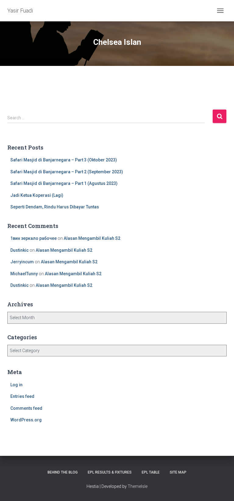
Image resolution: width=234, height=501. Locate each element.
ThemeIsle (137, 486)
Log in (16, 384)
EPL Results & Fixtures (110, 472)
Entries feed (22, 396)
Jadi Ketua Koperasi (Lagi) (36, 195)
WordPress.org (26, 419)
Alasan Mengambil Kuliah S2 (92, 238)
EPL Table (151, 472)
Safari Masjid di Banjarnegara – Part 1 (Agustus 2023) (64, 183)
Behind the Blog (63, 472)
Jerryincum (22, 261)
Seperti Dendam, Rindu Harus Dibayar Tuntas (54, 206)
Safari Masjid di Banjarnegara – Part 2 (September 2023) (66, 171)
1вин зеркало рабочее (33, 238)
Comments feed (26, 408)
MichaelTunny (24, 273)
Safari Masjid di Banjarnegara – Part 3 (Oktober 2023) (63, 159)
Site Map (178, 472)
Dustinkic (19, 250)
